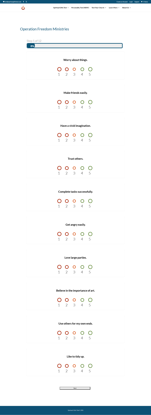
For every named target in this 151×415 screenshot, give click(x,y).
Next (75, 388)
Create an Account (122, 2)
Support (137, 2)
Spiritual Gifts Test (60, 8)
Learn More (113, 8)
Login (131, 2)
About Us (125, 8)
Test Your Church (98, 8)
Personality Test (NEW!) (80, 8)
